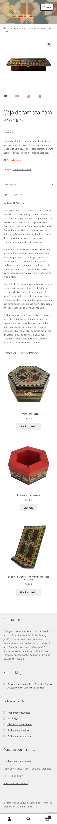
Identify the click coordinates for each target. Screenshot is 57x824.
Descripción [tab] (9, 184)
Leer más (28, 507)
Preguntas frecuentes (18, 712)
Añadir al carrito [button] (28, 426)
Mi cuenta (9, 819)
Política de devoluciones (20, 736)
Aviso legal (13, 718)
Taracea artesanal (22, 28)
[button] (49, 44)
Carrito (44, 816)
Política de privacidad (18, 730)
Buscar (28, 819)
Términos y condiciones (19, 724)
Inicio (9, 28)
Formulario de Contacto (15, 783)
